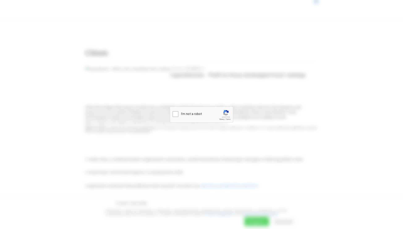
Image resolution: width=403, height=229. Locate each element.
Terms (228, 119)
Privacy (221, 119)
